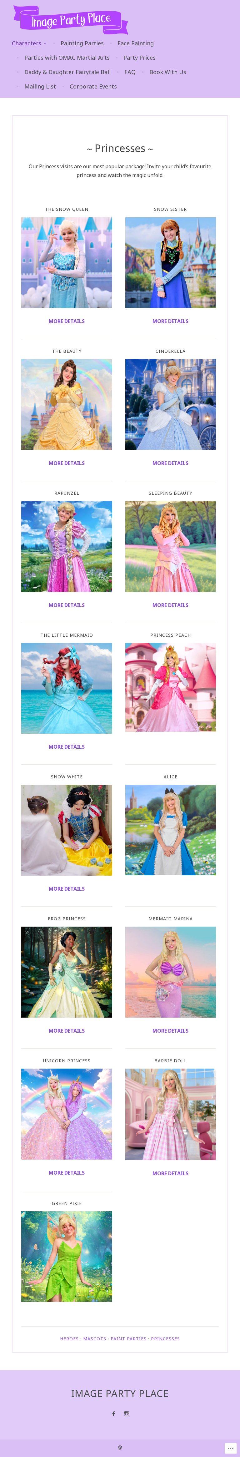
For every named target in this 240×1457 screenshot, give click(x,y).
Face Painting (136, 43)
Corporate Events (93, 86)
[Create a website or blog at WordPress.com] (120, 1448)
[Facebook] (113, 1414)
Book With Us (167, 72)
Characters (26, 43)
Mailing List (40, 86)
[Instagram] (126, 1414)
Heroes (69, 1339)
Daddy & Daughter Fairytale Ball (67, 72)
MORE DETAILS (170, 463)
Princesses (165, 1339)
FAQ (130, 72)
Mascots (94, 1339)
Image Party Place (120, 1393)
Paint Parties (129, 1339)
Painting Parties (82, 43)
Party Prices (139, 57)
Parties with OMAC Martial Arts (67, 57)
